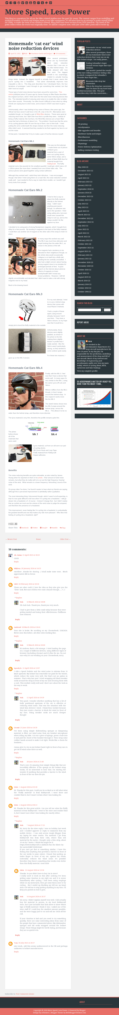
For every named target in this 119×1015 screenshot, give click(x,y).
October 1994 (83, 292)
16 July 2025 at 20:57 (26, 943)
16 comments (60, 53)
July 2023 (82, 204)
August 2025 (83, 174)
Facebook (24, 528)
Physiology (82, 144)
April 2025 (82, 178)
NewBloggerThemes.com (76, 1013)
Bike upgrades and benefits (89, 130)
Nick (25, 53)
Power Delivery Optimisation (89, 147)
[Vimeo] (22, 3)
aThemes (45, 1013)
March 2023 (83, 215)
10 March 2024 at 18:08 (36, 602)
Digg (63, 528)
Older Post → (65, 539)
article (40, 478)
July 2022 (82, 226)
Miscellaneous (84, 137)
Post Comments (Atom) (25, 994)
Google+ (44, 528)
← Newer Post (11, 539)
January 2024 (83, 193)
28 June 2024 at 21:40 (35, 762)
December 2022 (84, 218)
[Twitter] (7, 3)
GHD (16, 584)
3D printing (83, 124)
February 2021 (84, 255)
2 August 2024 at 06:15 (28, 805)
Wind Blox (40, 114)
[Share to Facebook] (16, 524)
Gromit (17, 728)
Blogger (82, 1010)
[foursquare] (46, 3)
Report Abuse (83, 322)
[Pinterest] (50, 3)
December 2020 (84, 262)
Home (38, 539)
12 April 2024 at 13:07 (31, 668)
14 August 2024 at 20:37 (36, 896)
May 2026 (82, 167)
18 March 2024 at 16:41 (31, 627)
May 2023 (82, 207)
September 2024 (84, 189)
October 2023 (83, 200)
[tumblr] (42, 3)
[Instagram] (34, 3)
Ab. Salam (18, 555)
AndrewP (17, 627)
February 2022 (84, 240)
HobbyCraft (51, 164)
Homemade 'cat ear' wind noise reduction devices (35, 46)
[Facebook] (11, 3)
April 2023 (82, 211)
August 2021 (83, 251)
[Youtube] (30, 3)
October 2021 (83, 244)
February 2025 (84, 182)
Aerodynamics (84, 127)
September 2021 (84, 248)
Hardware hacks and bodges (41, 53)
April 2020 (82, 273)
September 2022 (84, 222)
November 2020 (84, 266)
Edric (16, 787)
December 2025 (84, 171)
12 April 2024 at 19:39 (35, 698)
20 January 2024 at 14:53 (31, 568)
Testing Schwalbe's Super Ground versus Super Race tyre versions (98, 65)
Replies (19, 598)
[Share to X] (14, 524)
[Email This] (9, 524)
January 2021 (83, 259)
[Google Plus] (14, 3)
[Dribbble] (18, 3)
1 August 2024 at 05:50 (28, 787)
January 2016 (83, 284)
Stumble (54, 528)
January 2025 (83, 185)
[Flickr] (38, 3)
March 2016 (83, 281)
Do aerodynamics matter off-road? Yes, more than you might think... (94, 382)
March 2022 (83, 237)
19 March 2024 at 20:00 (36, 645)
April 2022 (82, 233)
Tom (16, 943)
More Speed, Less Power (47, 12)
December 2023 (84, 196)
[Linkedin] (26, 3)
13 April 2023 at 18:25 (31, 555)
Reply (16, 562)
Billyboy (17, 568)
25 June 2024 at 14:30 (28, 728)
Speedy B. (18, 668)
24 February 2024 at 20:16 (28, 584)
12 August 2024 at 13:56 (34, 870)
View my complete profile (87, 371)
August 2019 (83, 277)
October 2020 (83, 270)
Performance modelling (87, 140)
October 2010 (83, 288)
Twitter (35, 528)
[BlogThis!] (12, 524)
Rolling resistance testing (88, 150)
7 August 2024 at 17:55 (36, 825)
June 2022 (82, 229)
